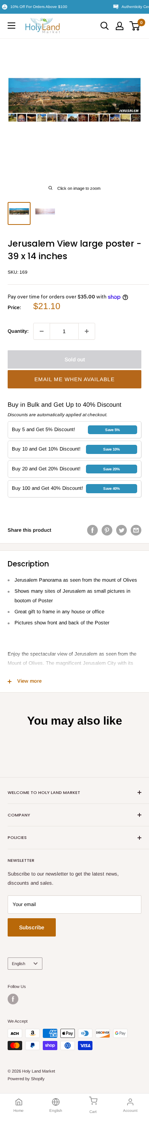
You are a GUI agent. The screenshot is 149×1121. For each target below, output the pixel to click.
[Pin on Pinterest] (107, 530)
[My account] (119, 26)
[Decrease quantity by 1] (42, 331)
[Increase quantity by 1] (87, 331)
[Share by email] (136, 530)
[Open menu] (11, 25)
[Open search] (104, 26)
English (18, 963)
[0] (135, 25)
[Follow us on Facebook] (13, 999)
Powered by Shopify (26, 1078)
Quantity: (18, 331)
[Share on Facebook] (92, 530)
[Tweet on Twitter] (121, 530)
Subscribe (31, 927)
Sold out (75, 359)
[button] (74, 379)
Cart (93, 1112)
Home (18, 1110)
